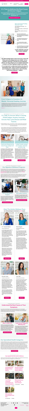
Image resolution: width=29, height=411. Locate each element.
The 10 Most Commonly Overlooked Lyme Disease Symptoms (9, 382)
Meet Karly (21, 258)
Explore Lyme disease (7, 160)
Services (22, 3)
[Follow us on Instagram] (15, 403)
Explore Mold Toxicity (22, 160)
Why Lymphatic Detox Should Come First (9, 395)
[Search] (16, 408)
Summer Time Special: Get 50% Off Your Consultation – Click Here (14, 0)
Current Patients (20, 4)
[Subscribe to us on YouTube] (17, 403)
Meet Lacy (21, 297)
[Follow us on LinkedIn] (13, 403)
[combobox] (13, 408)
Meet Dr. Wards (7, 258)
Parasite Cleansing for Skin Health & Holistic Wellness (19, 369)
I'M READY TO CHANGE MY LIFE (14, 17)
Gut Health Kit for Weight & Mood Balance (9, 369)
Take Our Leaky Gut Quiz (7, 332)
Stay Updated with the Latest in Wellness (14, 356)
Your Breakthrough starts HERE (7, 202)
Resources (15, 4)
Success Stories (14, 72)
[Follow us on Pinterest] (14, 405)
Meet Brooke (7, 297)
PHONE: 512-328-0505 (4, 402)
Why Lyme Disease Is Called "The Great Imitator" (19, 381)
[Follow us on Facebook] (11, 403)
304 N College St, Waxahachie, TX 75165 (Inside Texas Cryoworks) (5, 405)
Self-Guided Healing (4, 171)
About (11, 3)
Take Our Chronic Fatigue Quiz (21, 333)
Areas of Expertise (16, 3)
